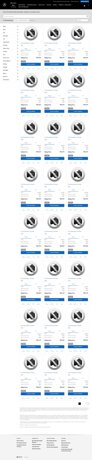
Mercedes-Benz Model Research (37, 441)
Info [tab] (36, 48)
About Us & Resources (23, 6)
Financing (49, 4)
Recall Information (36, 448)
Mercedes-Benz (24, 20)
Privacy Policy (64, 447)
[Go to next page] (88, 403)
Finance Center (50, 443)
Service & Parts (68, 4)
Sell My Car (61, 4)
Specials (55, 4)
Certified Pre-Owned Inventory (21, 445)
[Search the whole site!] (88, 5)
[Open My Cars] (84, 5)
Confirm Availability (31, 64)
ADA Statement (64, 445)
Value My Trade (35, 446)
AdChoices (25, 457)
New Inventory (22, 4)
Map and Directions (65, 443)
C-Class (16, 20)
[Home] (4, 4)
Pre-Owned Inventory (31, 4)
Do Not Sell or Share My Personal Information (66, 450)
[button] (31, 45)
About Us (63, 440)
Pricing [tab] (26, 48)
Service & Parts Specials (52, 447)
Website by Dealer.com (19, 457)
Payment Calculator (36, 444)
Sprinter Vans (42, 4)
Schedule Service (84, 1)
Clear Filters (32, 20)
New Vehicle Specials (52, 440)
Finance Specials (50, 445)
